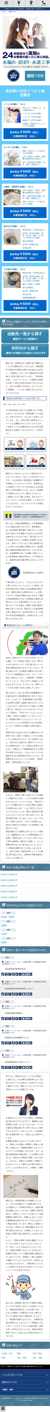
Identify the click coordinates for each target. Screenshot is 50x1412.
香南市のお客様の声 (9, 874)
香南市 (11, 917)
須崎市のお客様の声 (9, 886)
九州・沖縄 (37, 1358)
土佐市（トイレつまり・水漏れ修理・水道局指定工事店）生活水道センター (24, 1032)
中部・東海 (37, 1353)
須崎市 (4, 925)
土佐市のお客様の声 (9, 897)
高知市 (4, 917)
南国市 (4, 942)
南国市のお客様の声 (9, 892)
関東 (19, 1353)
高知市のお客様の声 (9, 880)
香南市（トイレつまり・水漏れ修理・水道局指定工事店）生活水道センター (24, 983)
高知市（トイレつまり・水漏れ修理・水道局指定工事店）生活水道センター (24, 963)
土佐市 (4, 934)
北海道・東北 (7, 1353)
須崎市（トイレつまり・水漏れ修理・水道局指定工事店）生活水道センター (24, 1007)
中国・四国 (21, 1358)
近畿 (3, 1358)
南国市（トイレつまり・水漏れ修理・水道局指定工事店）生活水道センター (24, 1056)
